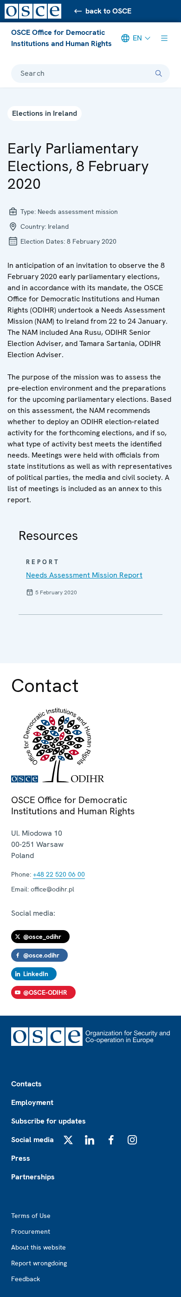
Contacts (26, 1084)
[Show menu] (164, 38)
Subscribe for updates (48, 1121)
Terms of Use (31, 1215)
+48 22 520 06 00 (59, 874)
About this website (38, 1247)
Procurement (30, 1231)
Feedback (25, 1279)
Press (20, 1158)
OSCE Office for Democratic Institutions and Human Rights (61, 37)
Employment (32, 1102)
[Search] (158, 73)
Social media (32, 1139)
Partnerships (33, 1177)
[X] (68, 1140)
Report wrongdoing (39, 1263)
